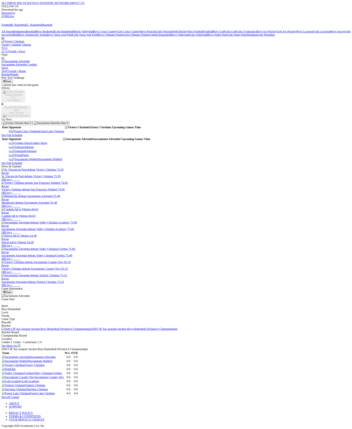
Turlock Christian (35, 385)
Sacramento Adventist (43, 357)
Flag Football (195, 31)
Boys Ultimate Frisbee (111, 34)
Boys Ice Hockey (266, 31)
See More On (9, 345)
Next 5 (27, 123)
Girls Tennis (40, 34)
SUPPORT (15, 406)
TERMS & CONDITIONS (25, 416)
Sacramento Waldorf (35, 159)
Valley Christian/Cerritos (47, 373)
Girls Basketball (64, 31)
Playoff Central (10, 397)
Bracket (5, 74)
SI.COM (6, 3)
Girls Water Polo (236, 34)
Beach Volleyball (83, 31)
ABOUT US (76, 3)
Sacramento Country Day (49, 377)
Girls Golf (230, 31)
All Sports (7, 31)
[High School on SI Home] (15, 21)
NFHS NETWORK (57, 3)
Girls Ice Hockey (286, 31)
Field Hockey (180, 31)
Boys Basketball (45, 31)
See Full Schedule (11, 135)
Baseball (47, 24)
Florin (19, 155)
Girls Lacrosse (322, 31)
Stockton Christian (37, 389)
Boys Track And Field (60, 34)
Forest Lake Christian (36, 131)
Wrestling (251, 34)
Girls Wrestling (266, 34)
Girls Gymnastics (246, 31)
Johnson (21, 147)
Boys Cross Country (105, 31)
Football (6, 24)
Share (8, 81)
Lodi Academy (30, 381)
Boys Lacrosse (305, 31)
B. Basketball (19, 24)
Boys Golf (219, 31)
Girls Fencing (164, 31)
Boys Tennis (25, 34)
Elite (13, 369)
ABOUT (14, 403)
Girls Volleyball (198, 34)
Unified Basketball (160, 34)
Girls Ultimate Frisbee (136, 34)
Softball (13, 34)
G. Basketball (34, 24)
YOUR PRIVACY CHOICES (26, 419)
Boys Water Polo (217, 34)
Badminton (19, 31)
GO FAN (40, 3)
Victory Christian (35, 365)
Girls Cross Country (128, 31)
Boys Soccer (337, 31)
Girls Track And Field (85, 34)
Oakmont (22, 151)
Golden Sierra (28, 143)
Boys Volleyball (180, 34)
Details (14, 74)
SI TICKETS (27, 3)
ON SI (15, 3)
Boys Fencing (148, 31)
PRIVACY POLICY (21, 413)
